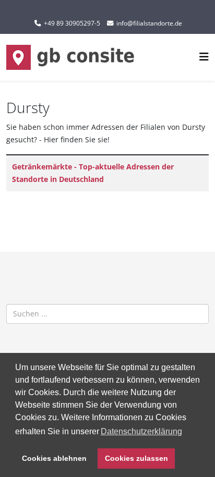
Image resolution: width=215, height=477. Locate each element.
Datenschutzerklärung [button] (141, 431)
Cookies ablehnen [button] (54, 458)
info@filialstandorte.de (149, 23)
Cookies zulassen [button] (136, 458)
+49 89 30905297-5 (72, 23)
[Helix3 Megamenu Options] (204, 56)
